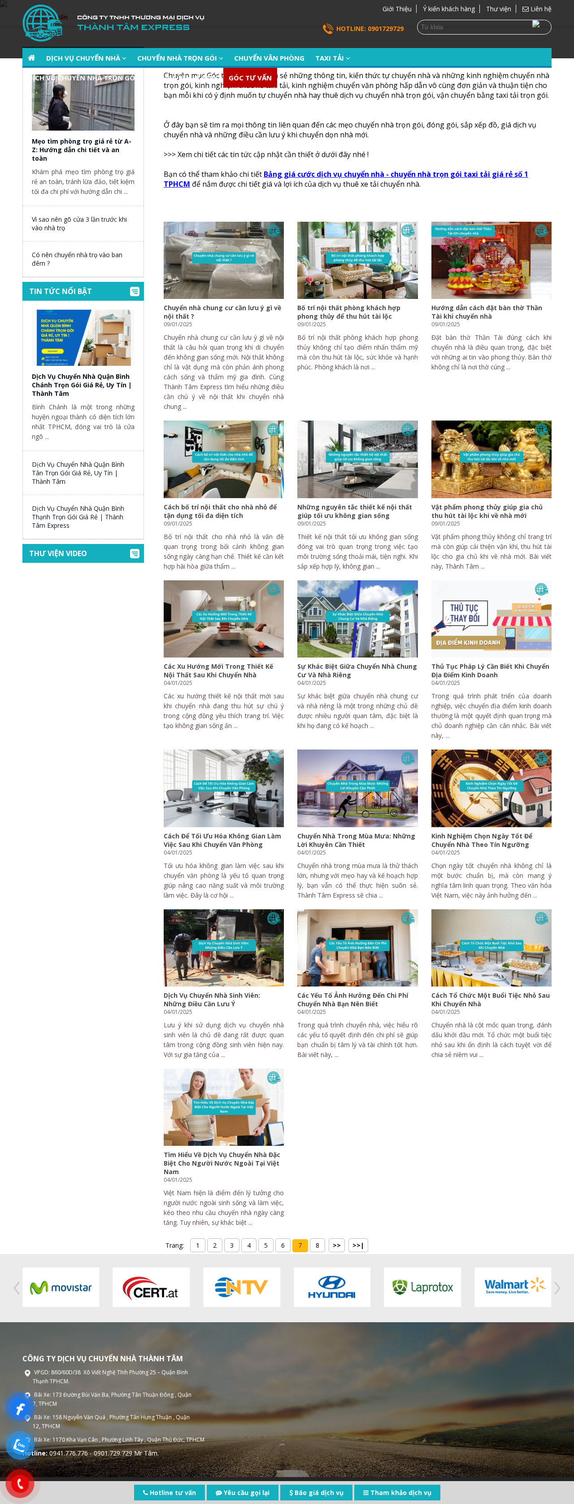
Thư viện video (58, 553)
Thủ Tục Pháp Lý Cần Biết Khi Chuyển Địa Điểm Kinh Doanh (490, 670)
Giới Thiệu (397, 8)
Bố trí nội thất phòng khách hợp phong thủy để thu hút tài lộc (348, 311)
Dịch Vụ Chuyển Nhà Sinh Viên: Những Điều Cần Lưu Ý (212, 999)
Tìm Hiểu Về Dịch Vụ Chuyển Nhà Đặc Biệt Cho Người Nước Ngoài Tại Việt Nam (222, 1163)
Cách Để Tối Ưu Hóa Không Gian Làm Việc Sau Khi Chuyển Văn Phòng (222, 840)
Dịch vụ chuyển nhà (84, 57)
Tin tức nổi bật (60, 291)
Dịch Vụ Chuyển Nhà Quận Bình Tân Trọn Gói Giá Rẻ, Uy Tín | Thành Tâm (78, 473)
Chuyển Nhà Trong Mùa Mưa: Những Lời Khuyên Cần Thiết (356, 840)
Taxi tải (330, 57)
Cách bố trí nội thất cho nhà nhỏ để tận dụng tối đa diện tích (220, 511)
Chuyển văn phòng (269, 57)
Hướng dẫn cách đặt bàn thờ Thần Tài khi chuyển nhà (486, 311)
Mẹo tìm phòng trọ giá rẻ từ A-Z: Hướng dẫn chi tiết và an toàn (81, 149)
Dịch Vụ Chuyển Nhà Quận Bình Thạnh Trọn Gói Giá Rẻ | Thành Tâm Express (78, 517)
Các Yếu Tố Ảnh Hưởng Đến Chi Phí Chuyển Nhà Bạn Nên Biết (352, 999)
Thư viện (498, 8)
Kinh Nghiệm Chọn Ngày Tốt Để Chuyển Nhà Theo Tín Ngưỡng (481, 840)
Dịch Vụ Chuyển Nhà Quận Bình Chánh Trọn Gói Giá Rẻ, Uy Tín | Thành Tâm (82, 385)
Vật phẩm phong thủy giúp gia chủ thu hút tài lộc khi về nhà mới (487, 511)
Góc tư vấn (250, 77)
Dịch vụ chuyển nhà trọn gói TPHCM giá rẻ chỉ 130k (123, 77)
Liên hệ (540, 8)
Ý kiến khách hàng (449, 8)
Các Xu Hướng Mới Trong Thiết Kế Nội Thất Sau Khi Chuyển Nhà (218, 670)
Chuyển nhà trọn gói (178, 57)
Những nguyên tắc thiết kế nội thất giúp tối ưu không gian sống (354, 511)
